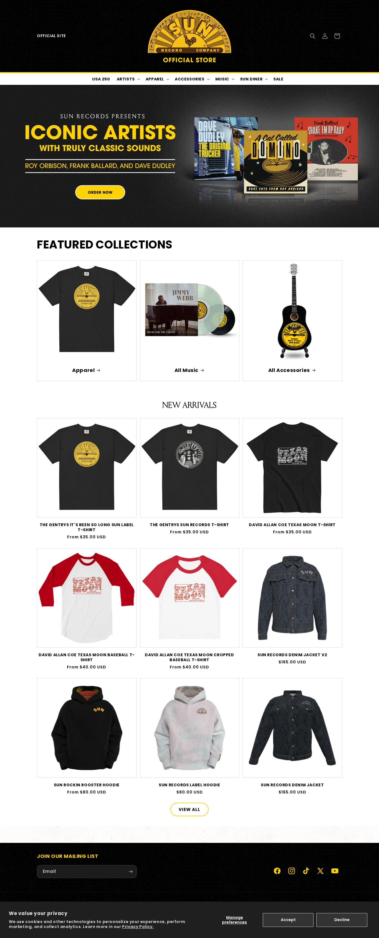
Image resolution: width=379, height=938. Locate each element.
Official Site (51, 36)
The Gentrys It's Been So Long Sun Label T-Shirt (87, 527)
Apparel (83, 370)
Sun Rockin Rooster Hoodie (87, 784)
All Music (186, 370)
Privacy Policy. (138, 926)
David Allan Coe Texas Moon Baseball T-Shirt (87, 657)
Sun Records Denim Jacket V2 (292, 654)
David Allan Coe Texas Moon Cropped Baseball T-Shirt (189, 657)
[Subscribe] (130, 871)
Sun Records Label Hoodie (189, 784)
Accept (288, 919)
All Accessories (289, 370)
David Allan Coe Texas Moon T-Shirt (292, 524)
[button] (313, 36)
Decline (342, 919)
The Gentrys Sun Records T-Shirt (189, 524)
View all (189, 809)
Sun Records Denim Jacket (292, 784)
